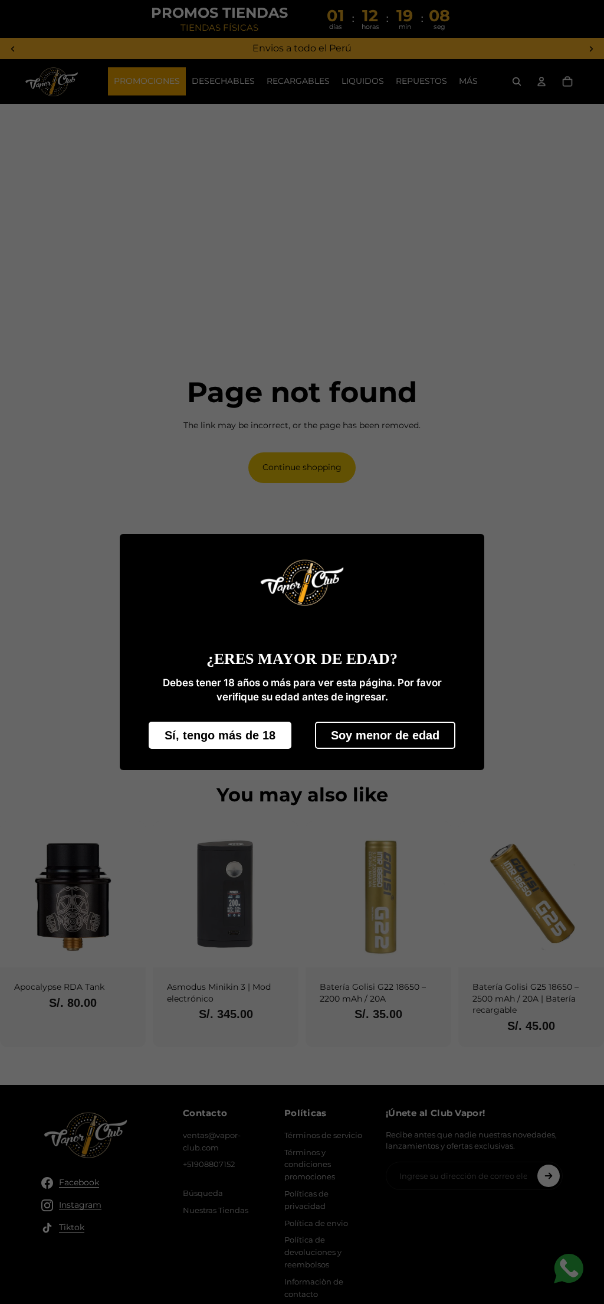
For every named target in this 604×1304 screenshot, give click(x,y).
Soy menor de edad (385, 735)
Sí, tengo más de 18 (220, 735)
